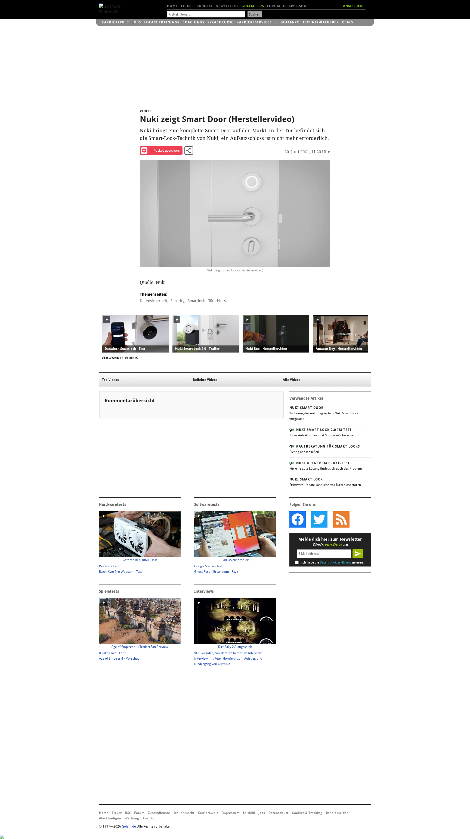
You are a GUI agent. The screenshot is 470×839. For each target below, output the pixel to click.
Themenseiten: (153, 294)
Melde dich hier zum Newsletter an (330, 542)
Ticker (187, 6)
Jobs (136, 22)
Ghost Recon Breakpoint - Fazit (216, 572)
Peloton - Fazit (109, 566)
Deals (347, 22)
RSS (128, 813)
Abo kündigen (110, 818)
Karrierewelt (115, 22)
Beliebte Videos (205, 380)
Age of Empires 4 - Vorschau (119, 658)
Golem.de (129, 826)
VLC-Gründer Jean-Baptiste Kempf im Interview (228, 653)
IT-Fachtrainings (161, 22)
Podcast (205, 6)
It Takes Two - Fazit (112, 653)
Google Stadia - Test (208, 566)
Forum (273, 6)
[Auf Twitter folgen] (319, 519)
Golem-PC (289, 22)
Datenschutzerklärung (335, 562)
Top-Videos (110, 380)
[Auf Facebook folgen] (297, 519)
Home (172, 6)
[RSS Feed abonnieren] (341, 519)
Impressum (230, 813)
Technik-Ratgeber (320, 22)
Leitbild (249, 813)
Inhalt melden (337, 813)
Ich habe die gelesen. (332, 562)
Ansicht (149, 818)
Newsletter (227, 6)
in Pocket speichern (165, 150)
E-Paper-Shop (296, 6)
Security (177, 301)
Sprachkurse (220, 22)
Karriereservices (254, 22)
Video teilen (188, 150)
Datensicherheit (153, 301)
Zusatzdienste (159, 813)
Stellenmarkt (184, 813)
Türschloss (217, 301)
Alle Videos (291, 380)
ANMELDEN (353, 6)
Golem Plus (253, 6)
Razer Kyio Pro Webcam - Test (120, 572)
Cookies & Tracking (307, 813)
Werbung (132, 818)
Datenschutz (278, 813)
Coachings (193, 22)
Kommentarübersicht (130, 400)
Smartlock (196, 301)
